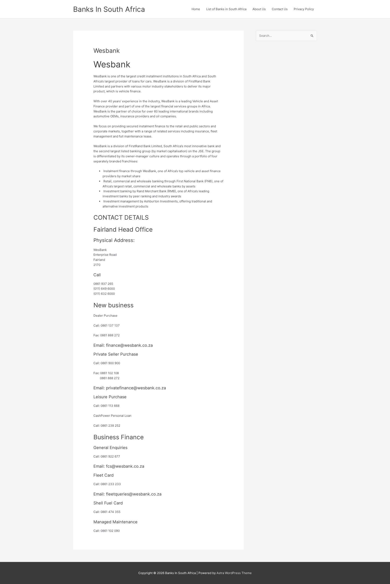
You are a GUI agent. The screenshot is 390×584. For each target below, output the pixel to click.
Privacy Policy (304, 9)
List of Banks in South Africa (226, 9)
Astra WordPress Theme (234, 573)
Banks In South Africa (109, 9)
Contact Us (280, 9)
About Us (259, 9)
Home (196, 9)
